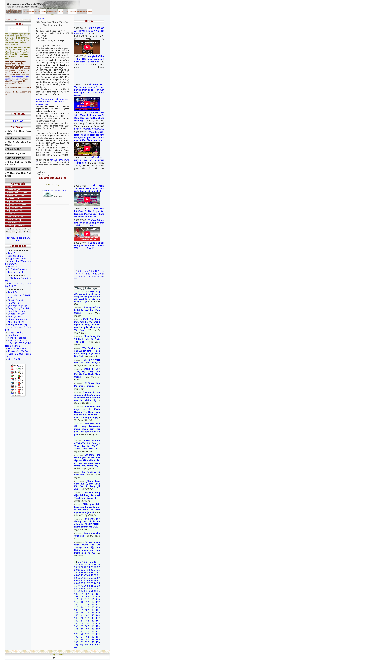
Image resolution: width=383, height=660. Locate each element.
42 (95, 572)
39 (85, 572)
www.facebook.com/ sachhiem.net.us (17, 68)
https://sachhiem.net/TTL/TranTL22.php (52, 190)
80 (88, 586)
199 (96, 644)
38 (82, 572)
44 (75, 575)
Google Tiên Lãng (17, 313)
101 (81, 594)
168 (92, 628)
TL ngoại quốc (72, 11)
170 (76, 631)
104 (98, 594)
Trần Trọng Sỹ (12, 222)
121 (81, 604)
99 (98, 591)
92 (75, 591)
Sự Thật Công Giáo (17, 269)
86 (82, 588)
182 (87, 636)
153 (92, 620)
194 (98, 642)
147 (87, 618)
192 (87, 642)
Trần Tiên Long (13, 220)
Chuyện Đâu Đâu (16, 300)
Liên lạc (89, 11)
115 (76, 602)
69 (78, 583)
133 (92, 610)
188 (92, 639)
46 (82, 575)
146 (81, 618)
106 (81, 596)
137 (87, 612)
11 (99, 271)
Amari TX (12, 292)
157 (87, 623)
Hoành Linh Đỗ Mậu (15, 196)
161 (81, 626)
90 (95, 588)
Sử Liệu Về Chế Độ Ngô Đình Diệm (18, 344)
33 (92, 570)
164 (98, 626)
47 (85, 575)
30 (101, 276)
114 (98, 599)
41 (92, 572)
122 (87, 604)
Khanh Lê (12, 266)
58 (95, 578)
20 (99, 273)
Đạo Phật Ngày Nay (17, 305)
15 (82, 273)
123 (92, 604)
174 (98, 631)
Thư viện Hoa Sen (17, 348)
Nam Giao (13, 335)
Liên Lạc (18, 121)
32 (88, 570)
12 (103, 271)
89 (92, 588)
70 (82, 583)
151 (81, 620)
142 (87, 615)
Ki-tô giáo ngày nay (17, 319)
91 (98, 588)
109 (98, 596)
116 (81, 602)
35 (98, 570)
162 (87, 626)
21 (103, 273)
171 (81, 631)
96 (88, 591)
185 (76, 639)
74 (95, 583)
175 (76, 634)
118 (92, 602)
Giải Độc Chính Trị (17, 256)
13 (75, 273)
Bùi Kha (9, 187)
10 (96, 271)
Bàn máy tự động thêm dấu (18, 239)
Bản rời (42, 19)
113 (92, 599)
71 (85, 583)
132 (87, 610)
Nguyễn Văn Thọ (13, 211)
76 (75, 586)
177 (87, 634)
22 (75, 276)
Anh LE (11, 253)
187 (87, 639)
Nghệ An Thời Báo (17, 338)
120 (76, 604)
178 (92, 634)
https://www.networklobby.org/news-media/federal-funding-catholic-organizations (52, 101)
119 (98, 602)
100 (76, 594)
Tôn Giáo (37, 11)
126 (81, 607)
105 (76, 596)
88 (88, 588)
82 (95, 586)
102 (87, 594)
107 (87, 596)
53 (78, 578)
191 (81, 642)
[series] (18, 180)
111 (81, 599)
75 (98, 583)
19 (96, 273)
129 (98, 607)
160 (76, 626)
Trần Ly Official (15, 272)
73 (92, 583)
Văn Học (60, 11)
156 (81, 623)
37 (78, 572)
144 (98, 615)
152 (87, 620)
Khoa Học (43, 11)
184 (98, 636)
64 (88, 580)
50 (95, 575)
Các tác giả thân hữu (15, 225)
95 (85, 591)
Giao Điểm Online (16, 311)
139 (98, 612)
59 (98, 578)
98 (95, 591)
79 (85, 586)
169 (98, 628)
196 (81, 644)
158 (92, 623)
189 (98, 639)
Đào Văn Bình (14, 303)
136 (81, 612)
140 (76, 615)
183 (92, 636)
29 (98, 276)
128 (92, 607)
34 (95, 570)
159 (98, 623)
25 (85, 276)
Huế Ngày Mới (15, 316)
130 (76, 610)
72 (88, 583)
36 (75, 572)
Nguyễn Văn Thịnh (14, 208)
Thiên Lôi (10, 214)
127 (87, 607)
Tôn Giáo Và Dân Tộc (18, 351)
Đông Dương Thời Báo (19, 308)
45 (78, 575)
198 (91, 644)
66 (95, 580)
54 (82, 578)
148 (92, 618)
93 (78, 591)
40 (88, 572)
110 (76, 599)
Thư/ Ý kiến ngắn (82, 11)
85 (78, 588)
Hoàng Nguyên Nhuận (16, 193)
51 (98, 575)
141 (81, 615)
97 (92, 591)
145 (76, 618)
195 (76, 644)
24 (82, 276)
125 (76, 607)
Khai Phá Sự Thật (16, 321)
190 (76, 642)
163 (92, 626)
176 (81, 634)
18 (92, 273)
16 (85, 273)
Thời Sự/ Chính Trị (52, 11)
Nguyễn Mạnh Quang (15, 205)
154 (98, 620)
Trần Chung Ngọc (14, 217)
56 (88, 578)
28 (95, 276)
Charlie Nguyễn (12, 190)
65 (92, 580)
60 (75, 580)
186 (81, 639)
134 (98, 610)
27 (91, 276)
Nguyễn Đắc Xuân (14, 202)
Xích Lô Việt (14, 359)
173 (92, 631)
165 (76, 628)
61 (78, 580)
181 (81, 636)
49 (92, 575)
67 (98, 580)
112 (87, 599)
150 (76, 620)
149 (98, 618)
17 (89, 273)
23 (78, 276)
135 (76, 612)
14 (79, 273)
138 (92, 612)
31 (85, 570)
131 (81, 610)
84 (75, 588)
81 (92, 586)
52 (75, 578)
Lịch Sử (31, 11)
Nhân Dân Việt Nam (18, 340)
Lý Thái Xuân (12, 199)
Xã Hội (66, 11)
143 (92, 615)
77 (78, 586)
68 (75, 583)
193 (92, 642)
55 (85, 578)
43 (98, 572)
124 (98, 604)
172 (87, 631)
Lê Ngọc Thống (15, 332)
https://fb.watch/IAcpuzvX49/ (89, 128)
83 (98, 586)
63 (85, 580)
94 (82, 591)
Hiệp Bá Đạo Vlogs (17, 258)
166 (81, 628)
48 (88, 575)
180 (76, 636)
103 (92, 594)
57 (92, 578)
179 (98, 634)
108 (92, 596)
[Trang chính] (14, 11)
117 (87, 602)
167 (87, 628)
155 (76, 623)
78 (82, 586)
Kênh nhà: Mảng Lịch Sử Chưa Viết (18, 262)
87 (85, 588)
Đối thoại (26, 11)
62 (82, 580)
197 (86, 644)
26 (88, 276)
